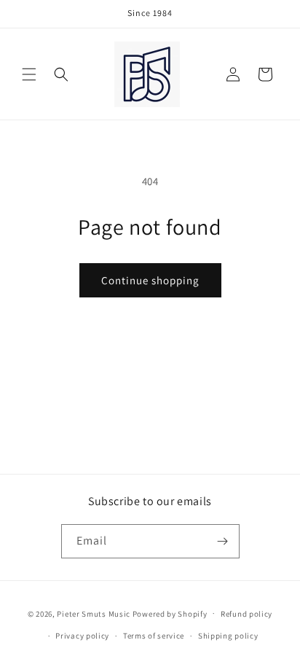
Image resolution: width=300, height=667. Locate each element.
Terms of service (153, 636)
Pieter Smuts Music (93, 613)
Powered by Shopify (170, 613)
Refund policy (246, 614)
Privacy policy (82, 636)
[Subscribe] (223, 541)
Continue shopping (150, 280)
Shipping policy (228, 636)
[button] (29, 74)
